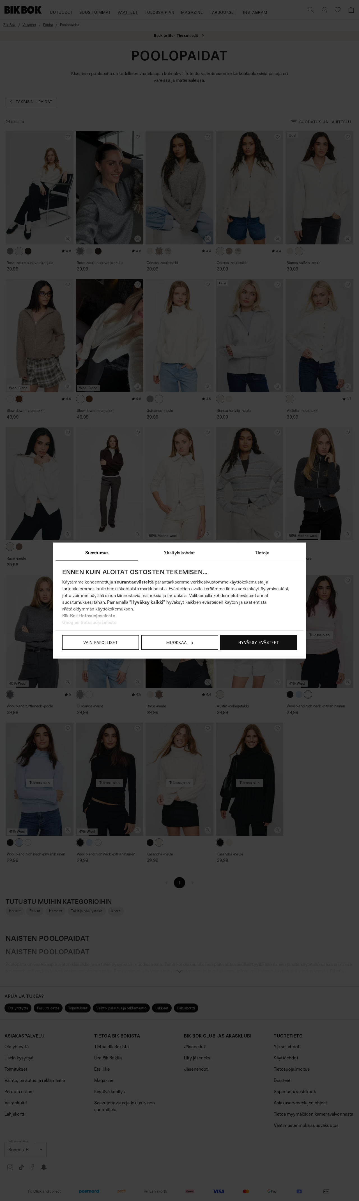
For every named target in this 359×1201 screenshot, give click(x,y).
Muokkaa (176, 642)
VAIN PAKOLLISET (100, 642)
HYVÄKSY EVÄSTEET (258, 642)
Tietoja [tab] (262, 552)
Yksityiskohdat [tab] (179, 552)
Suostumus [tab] (97, 552)
